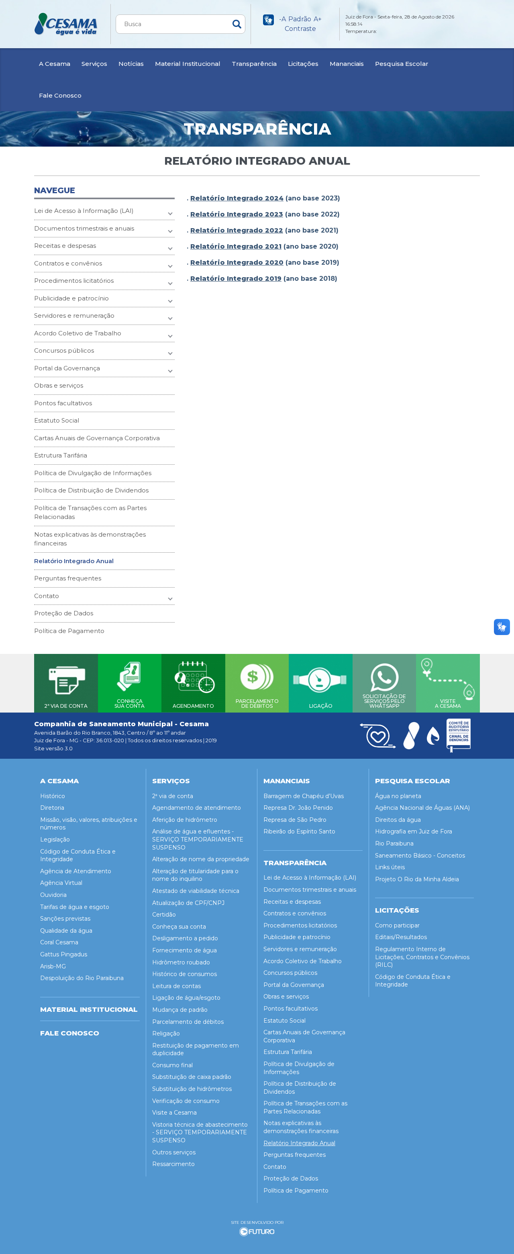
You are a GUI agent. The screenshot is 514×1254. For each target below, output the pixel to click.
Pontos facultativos (63, 403)
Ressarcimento (173, 1164)
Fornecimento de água (184, 950)
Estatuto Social (56, 420)
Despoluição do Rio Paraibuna (82, 978)
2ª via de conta (172, 796)
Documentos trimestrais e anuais (84, 228)
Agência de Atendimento (75, 871)
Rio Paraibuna (394, 843)
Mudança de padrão (180, 1009)
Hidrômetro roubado (181, 962)
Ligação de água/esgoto (186, 997)
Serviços (94, 63)
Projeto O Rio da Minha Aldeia (417, 879)
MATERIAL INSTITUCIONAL (89, 1009)
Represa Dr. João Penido (298, 807)
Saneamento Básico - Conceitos (420, 855)
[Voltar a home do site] (66, 24)
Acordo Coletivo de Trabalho (77, 333)
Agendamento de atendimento (196, 807)
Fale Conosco (60, 95)
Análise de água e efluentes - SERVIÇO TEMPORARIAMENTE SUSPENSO (197, 839)
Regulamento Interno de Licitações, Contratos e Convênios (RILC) (422, 957)
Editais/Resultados (401, 937)
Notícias (131, 63)
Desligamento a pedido (185, 938)
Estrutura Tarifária (60, 455)
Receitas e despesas (65, 245)
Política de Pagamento (69, 631)
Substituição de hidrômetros (192, 1089)
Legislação (55, 839)
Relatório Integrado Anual (74, 561)
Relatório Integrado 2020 (237, 262)
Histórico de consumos (184, 974)
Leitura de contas (176, 986)
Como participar (397, 925)
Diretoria (52, 807)
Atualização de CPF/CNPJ (188, 903)
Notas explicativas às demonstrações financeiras (90, 539)
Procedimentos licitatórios (74, 280)
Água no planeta (398, 796)
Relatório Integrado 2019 (235, 278)
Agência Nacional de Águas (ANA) (422, 807)
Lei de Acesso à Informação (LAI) (84, 210)
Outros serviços (174, 1152)
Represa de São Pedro (294, 819)
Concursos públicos (64, 350)
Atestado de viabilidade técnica (195, 891)
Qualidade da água (66, 930)
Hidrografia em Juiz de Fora (413, 831)
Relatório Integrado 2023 (236, 214)
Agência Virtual (61, 882)
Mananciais (347, 63)
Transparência (254, 63)
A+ (318, 19)
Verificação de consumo (186, 1101)
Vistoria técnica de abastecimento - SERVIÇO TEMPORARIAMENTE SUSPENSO (200, 1132)
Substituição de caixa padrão (191, 1076)
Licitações (303, 63)
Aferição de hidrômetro (184, 819)
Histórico (52, 796)
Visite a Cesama (174, 1112)
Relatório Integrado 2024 (237, 198)
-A (282, 19)
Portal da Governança (67, 368)
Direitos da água (398, 819)
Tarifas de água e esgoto (74, 907)
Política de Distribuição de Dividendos (91, 490)
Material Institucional (187, 63)
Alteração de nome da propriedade (200, 859)
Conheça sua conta (179, 926)
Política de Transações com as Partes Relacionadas (90, 512)
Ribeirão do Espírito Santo (299, 831)
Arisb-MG (53, 966)
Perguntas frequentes (67, 578)
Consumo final (172, 1065)
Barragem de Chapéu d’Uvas (303, 796)
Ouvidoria (53, 895)
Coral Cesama (59, 942)
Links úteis (390, 867)
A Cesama (54, 63)
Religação (166, 1033)
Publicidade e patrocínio (71, 298)
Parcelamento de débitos (188, 1021)
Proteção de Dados (63, 613)
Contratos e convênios (68, 263)
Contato (46, 596)
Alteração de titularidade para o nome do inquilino (195, 875)
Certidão (164, 914)
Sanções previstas (65, 918)
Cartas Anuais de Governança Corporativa (97, 438)
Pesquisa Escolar (401, 63)
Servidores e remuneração (74, 315)
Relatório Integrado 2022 (236, 230)
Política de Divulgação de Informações (92, 473)
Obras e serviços (58, 385)
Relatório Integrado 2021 (235, 246)
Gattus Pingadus (63, 954)
